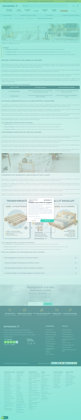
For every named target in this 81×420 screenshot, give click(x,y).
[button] (2, 417)
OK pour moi (47, 220)
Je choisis (34, 220)
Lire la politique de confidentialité (34, 216)
